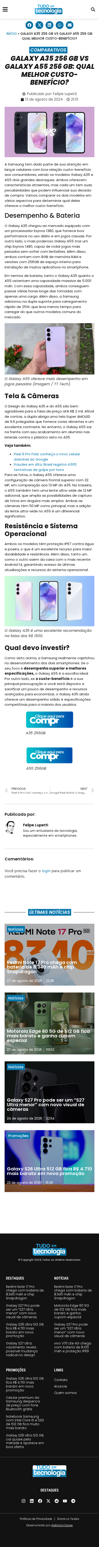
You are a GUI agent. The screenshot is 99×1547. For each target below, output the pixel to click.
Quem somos (65, 1392)
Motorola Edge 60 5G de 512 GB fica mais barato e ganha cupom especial (71, 1311)
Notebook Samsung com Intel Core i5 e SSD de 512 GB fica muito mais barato (25, 1422)
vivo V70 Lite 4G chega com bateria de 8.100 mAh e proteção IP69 (72, 1347)
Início (11, 33)
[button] (93, 9)
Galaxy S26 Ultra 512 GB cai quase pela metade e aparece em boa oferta (25, 1441)
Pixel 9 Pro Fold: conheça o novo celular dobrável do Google (47, 457)
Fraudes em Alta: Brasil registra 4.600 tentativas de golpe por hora (45, 467)
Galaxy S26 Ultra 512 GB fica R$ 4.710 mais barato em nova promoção (25, 1330)
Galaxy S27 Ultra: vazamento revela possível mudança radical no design (22, 1349)
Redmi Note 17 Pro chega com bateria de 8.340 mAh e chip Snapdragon (25, 1292)
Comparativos (48, 50)
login (46, 870)
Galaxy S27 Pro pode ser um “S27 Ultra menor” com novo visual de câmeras (23, 1311)
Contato (61, 1380)
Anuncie (60, 1386)
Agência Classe (62, 1525)
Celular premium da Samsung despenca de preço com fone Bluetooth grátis (23, 1403)
